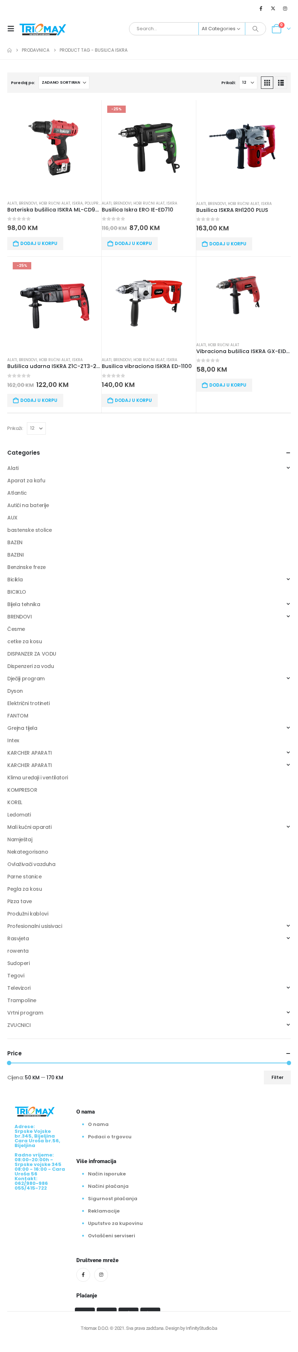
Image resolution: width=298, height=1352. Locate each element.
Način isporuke (107, 1173)
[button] (13, 29)
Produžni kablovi (27, 913)
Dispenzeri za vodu (30, 666)
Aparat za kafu (26, 480)
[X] (273, 8)
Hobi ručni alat (54, 203)
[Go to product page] (54, 147)
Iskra (77, 203)
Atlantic (17, 493)
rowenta (18, 950)
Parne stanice (24, 876)
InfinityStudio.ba (201, 1328)
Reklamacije (104, 1210)
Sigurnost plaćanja (112, 1198)
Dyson (15, 691)
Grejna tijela (22, 728)
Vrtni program (25, 1012)
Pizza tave (19, 901)
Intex (13, 740)
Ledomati (19, 814)
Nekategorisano (27, 851)
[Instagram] (285, 8)
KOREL (14, 802)
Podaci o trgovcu (110, 1136)
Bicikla (15, 579)
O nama (98, 1124)
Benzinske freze (26, 567)
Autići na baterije (28, 505)
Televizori (19, 988)
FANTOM (17, 715)
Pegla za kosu (24, 889)
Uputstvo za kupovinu (115, 1223)
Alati (12, 203)
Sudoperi (18, 963)
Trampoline (21, 1000)
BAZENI (15, 554)
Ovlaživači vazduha (31, 864)
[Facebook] (261, 8)
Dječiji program (26, 678)
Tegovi (15, 975)
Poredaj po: (23, 83)
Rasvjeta (18, 938)
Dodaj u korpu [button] (38, 243)
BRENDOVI (28, 203)
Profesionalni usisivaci (34, 926)
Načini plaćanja (108, 1186)
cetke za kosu (24, 641)
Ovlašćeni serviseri (111, 1235)
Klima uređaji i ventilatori (37, 777)
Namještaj (19, 839)
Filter (277, 1077)
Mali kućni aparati (29, 827)
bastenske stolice (29, 530)
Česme (16, 629)
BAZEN (15, 542)
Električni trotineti (28, 703)
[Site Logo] (43, 28)
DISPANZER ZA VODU (31, 653)
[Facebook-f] (83, 1275)
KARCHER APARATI (29, 752)
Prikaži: (228, 83)
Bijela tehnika (23, 604)
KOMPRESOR (22, 790)
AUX (12, 517)
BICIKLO (16, 592)
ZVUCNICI (19, 1025)
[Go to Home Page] (9, 50)
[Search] (255, 29)
